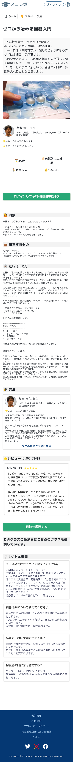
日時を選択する (36, 526)
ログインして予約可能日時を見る (36, 196)
